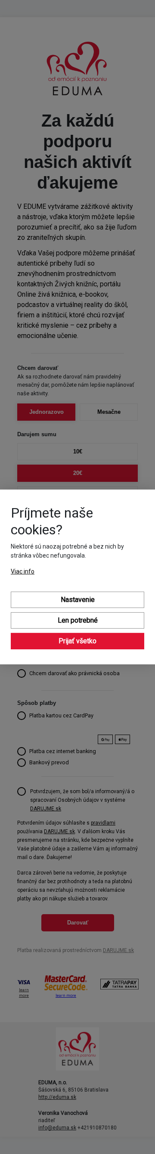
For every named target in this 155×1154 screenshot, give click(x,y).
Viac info (22, 571)
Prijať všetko (77, 641)
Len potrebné (78, 620)
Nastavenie (78, 600)
